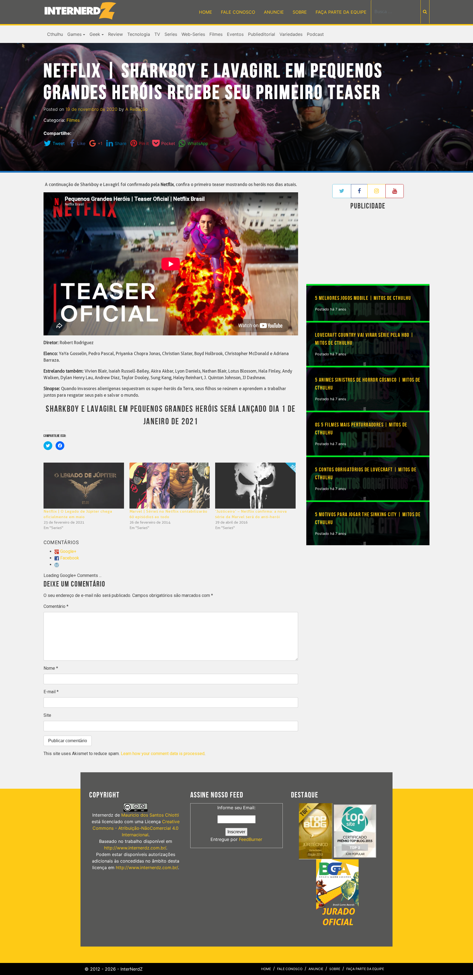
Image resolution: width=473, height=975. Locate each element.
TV (157, 34)
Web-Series (193, 34)
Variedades (290, 34)
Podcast (315, 34)
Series (171, 34)
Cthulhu (55, 34)
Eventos (235, 34)
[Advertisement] (368, 248)
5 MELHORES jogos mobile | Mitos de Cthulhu (363, 298)
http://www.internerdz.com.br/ (135, 848)
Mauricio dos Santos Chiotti (150, 815)
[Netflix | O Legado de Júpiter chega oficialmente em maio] (84, 486)
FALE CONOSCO (238, 12)
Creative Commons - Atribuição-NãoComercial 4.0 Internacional (136, 828)
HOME (205, 12)
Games (74, 34)
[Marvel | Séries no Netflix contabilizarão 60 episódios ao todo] (169, 486)
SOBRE (300, 12)
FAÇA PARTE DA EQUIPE (341, 12)
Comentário (56, 606)
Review (115, 34)
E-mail (51, 691)
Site (47, 715)
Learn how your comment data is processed (162, 753)
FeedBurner (250, 839)
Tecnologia (138, 34)
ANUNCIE (274, 12)
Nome (51, 668)
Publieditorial (261, 34)
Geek (95, 34)
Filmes (216, 34)
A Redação (136, 109)
